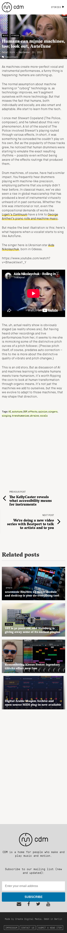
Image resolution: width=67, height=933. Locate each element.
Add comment (11, 57)
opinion (42, 411)
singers (53, 411)
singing (6, 415)
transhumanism (20, 415)
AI (10, 411)
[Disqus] (33, 764)
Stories (15, 35)
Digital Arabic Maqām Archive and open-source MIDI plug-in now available (33, 702)
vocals (44, 415)
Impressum (11, 927)
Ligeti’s (14, 214)
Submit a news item (50, 927)
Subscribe (34, 896)
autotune (17, 411)
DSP (25, 411)
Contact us (27, 927)
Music (5, 35)
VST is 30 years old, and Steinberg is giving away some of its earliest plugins (32, 630)
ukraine (34, 415)
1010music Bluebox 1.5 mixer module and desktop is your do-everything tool (32, 593)
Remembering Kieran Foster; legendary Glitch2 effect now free (32, 666)
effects (32, 411)
